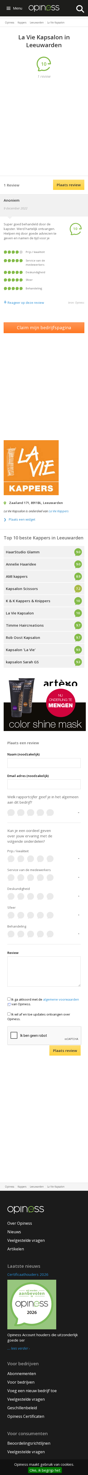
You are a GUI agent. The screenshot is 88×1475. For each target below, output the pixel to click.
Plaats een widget (22, 519)
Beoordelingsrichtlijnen (28, 1443)
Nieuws (14, 1232)
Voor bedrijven (20, 1382)
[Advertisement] (44, 128)
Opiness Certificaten (25, 1416)
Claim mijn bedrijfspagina (44, 327)
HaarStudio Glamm (23, 551)
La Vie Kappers (59, 511)
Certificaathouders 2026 (27, 1274)
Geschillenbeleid (22, 1407)
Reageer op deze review (24, 302)
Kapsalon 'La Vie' (21, 649)
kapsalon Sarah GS (22, 661)
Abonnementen (21, 1373)
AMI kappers (17, 576)
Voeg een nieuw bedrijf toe (32, 1390)
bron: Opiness (76, 302)
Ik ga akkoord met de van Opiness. (45, 1001)
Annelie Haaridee (21, 564)
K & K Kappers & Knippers (28, 600)
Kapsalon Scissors (22, 588)
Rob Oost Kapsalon (23, 637)
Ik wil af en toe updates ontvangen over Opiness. (38, 1016)
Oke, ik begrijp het (45, 1470)
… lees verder (17, 1348)
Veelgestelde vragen (26, 1240)
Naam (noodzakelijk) (23, 754)
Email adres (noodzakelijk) (28, 776)
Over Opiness (19, 1223)
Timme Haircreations (25, 625)
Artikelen (15, 1249)
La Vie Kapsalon (20, 613)
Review (13, 953)
